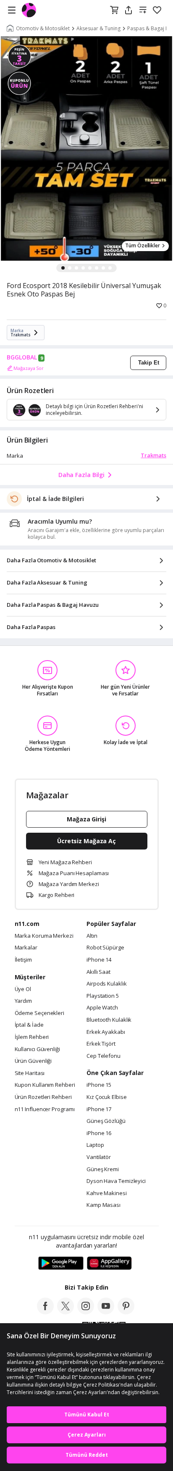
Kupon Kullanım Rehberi (45, 1085)
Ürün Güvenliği (33, 1061)
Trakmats (153, 455)
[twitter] (65, 1311)
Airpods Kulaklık (106, 984)
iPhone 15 (98, 1085)
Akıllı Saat (98, 972)
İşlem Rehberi (32, 1037)
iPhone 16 (98, 1133)
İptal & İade (29, 1025)
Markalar (26, 947)
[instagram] (85, 1311)
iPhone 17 (98, 1109)
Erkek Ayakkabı (105, 1032)
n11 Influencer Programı (45, 1109)
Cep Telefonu (103, 1056)
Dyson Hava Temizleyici (116, 1181)
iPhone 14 (98, 960)
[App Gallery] (109, 1263)
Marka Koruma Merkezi (44, 936)
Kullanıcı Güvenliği (37, 1049)
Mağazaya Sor (28, 368)
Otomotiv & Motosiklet (43, 28)
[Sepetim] (114, 10)
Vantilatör (98, 1157)
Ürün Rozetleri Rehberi (43, 1097)
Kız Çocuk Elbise (106, 1097)
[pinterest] (126, 1311)
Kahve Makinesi (106, 1193)
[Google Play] (61, 1263)
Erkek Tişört (100, 1044)
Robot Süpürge (105, 947)
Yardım (23, 1001)
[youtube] (105, 1311)
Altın (91, 936)
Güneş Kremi (102, 1169)
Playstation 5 (102, 996)
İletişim (23, 960)
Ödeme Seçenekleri (39, 1013)
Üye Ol (23, 989)
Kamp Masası (103, 1205)
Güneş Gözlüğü (106, 1121)
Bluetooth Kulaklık (108, 1020)
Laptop (95, 1145)
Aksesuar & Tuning (98, 28)
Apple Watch (102, 1007)
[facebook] (45, 1311)
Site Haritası (30, 1073)
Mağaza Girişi (86, 819)
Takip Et (148, 362)
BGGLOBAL (22, 357)
